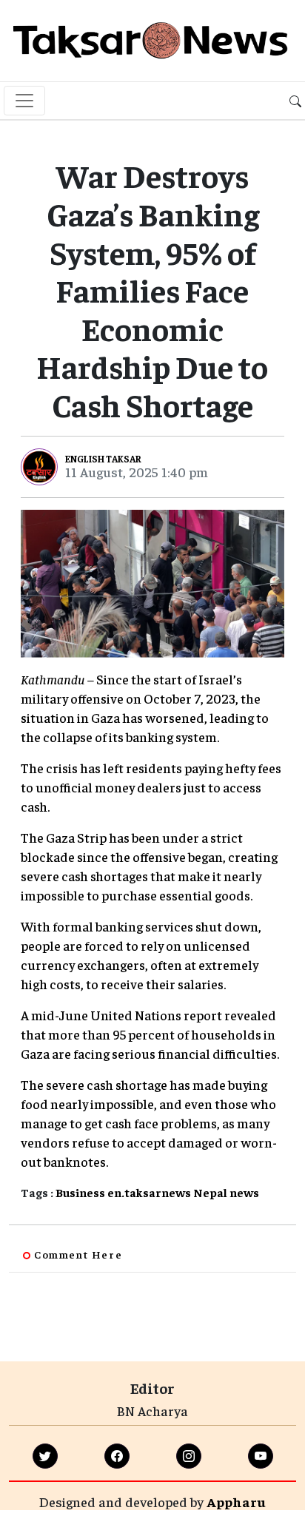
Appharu (236, 1501)
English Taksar (103, 458)
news (244, 1192)
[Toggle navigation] (24, 100)
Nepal (210, 1192)
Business (80, 1192)
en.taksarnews (149, 1192)
